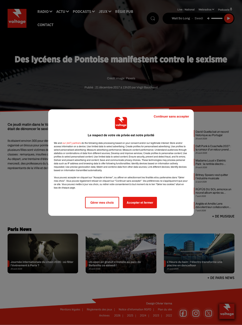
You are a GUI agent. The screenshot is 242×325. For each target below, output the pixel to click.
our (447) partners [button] (71, 142)
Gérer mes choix (102, 202)
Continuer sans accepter (171, 116)
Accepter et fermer (140, 202)
